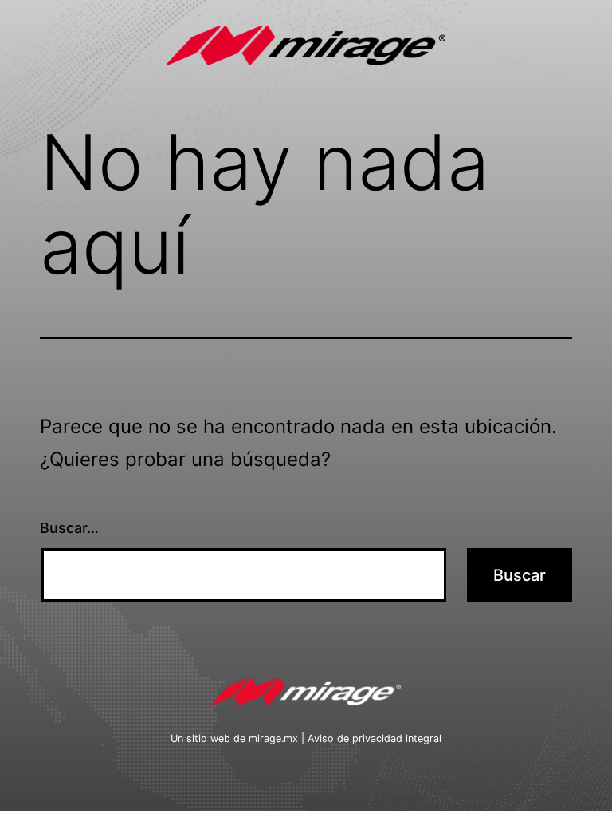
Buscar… (69, 527)
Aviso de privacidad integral (374, 738)
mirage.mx (273, 738)
